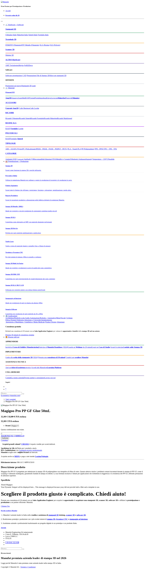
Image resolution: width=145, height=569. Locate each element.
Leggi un (101, 347)
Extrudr (32, 98)
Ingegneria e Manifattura (14, 322)
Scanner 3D (9, 49)
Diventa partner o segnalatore (34, 378)
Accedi (8, 11)
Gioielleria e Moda (31, 322)
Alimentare (61, 322)
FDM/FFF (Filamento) (13, 45)
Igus (44, 98)
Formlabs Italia (43, 35)
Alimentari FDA (50, 159)
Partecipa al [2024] (53, 347)
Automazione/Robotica (38, 318)
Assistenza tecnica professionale (30, 450)
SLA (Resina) (45, 45)
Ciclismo (69, 318)
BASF (27, 98)
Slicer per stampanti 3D (58, 75)
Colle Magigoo (24, 108)
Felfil (26, 65)
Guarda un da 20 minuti (80, 347)
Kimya (48, 98)
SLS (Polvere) (55, 45)
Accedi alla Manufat (46, 367)
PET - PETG (62, 149)
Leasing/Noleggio (41, 456)
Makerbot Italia (22, 35)
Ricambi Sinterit (25, 118)
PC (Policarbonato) (29, 149)
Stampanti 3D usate (29, 86)
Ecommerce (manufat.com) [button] (10, 395)
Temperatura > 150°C (100, 159)
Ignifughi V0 (28, 159)
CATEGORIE (11, 153)
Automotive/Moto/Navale (56, 318)
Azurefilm (21, 98)
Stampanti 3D (10, 29)
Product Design (50, 322)
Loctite (20, 129)
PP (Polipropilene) (87, 149)
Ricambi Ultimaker (12, 118)
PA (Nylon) (18, 149)
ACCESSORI (10, 103)
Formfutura (39, 98)
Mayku (21, 65)
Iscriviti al (22, 347)
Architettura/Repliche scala (15, 318)
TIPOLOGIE (10, 143)
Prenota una (51, 357)
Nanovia (69, 98)
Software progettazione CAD (15, 75)
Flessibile (111, 159)
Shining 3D (9, 55)
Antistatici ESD (11, 159)
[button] (12, 436)
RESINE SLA (10, 123)
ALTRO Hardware (12, 60)
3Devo (30, 65)
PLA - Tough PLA (74, 149)
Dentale (13, 320)
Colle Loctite (34, 108)
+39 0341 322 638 (12, 542)
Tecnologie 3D (10, 39)
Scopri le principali (126, 347)
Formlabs (13, 139)
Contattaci (4, 440)
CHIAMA (25, 444)
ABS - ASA (9, 149)
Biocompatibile (38, 159)
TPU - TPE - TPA (110, 149)
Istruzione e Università (33, 320)
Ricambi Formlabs (37, 118)
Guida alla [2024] (21, 357)
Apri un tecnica (18, 367)
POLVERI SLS (11, 133)
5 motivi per (77, 357)
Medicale (41, 322)
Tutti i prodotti (10, 399)
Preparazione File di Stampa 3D (38, 75)
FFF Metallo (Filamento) (30, 45)
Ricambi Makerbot (50, 118)
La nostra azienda (17, 378)
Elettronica (20, 320)
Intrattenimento (46, 320)
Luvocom (54, 98)
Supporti (89, 159)
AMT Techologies (12, 65)
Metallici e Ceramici (63, 159)
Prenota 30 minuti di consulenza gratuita (19, 335)
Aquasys (14, 98)
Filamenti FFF (10, 92)
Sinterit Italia (32, 35)
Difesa (7, 320)
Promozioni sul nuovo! (13, 86)
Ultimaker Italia (11, 35)
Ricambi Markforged (64, 118)
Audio (27, 318)
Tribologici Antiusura (78, 159)
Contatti (8, 378)
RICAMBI (9, 113)
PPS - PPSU (99, 149)
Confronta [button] (5, 438)
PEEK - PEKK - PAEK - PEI (47, 149)
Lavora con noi (50, 378)
